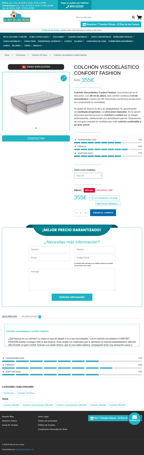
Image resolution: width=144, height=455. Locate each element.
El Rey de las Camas (51, 30)
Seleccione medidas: (85, 170)
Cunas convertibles (101, 37)
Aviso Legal (43, 416)
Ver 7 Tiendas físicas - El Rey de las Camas (117, 418)
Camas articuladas (39, 37)
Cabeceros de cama (96, 41)
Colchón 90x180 (98, 405)
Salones (78, 41)
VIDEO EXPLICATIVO (38, 67)
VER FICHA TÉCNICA (107, 204)
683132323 (76, 6)
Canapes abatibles (77, 37)
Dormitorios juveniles (49, 41)
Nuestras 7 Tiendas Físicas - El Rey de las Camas (112, 24)
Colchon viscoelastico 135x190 (72, 405)
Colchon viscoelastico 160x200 (38, 405)
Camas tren (30, 41)
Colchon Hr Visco (26, 393)
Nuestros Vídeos (9, 421)
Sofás (28, 46)
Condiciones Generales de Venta (52, 429)
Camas (6, 46)
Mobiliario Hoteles (122, 37)
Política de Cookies (46, 425)
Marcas (37, 46)
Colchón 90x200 (117, 405)
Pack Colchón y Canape (15, 37)
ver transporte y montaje (106, 198)
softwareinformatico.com (24, 449)
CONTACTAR (36, 138)
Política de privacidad (47, 421)
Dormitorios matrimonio (120, 41)
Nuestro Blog (8, 416)
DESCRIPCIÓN (9, 316)
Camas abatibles (11, 41)
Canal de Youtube (10, 425)
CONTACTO (135, 420)
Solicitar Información (72, 297)
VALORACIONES (30, 316)
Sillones (16, 46)
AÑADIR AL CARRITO (103, 213)
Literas (68, 41)
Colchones (58, 37)
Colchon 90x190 (11, 405)
